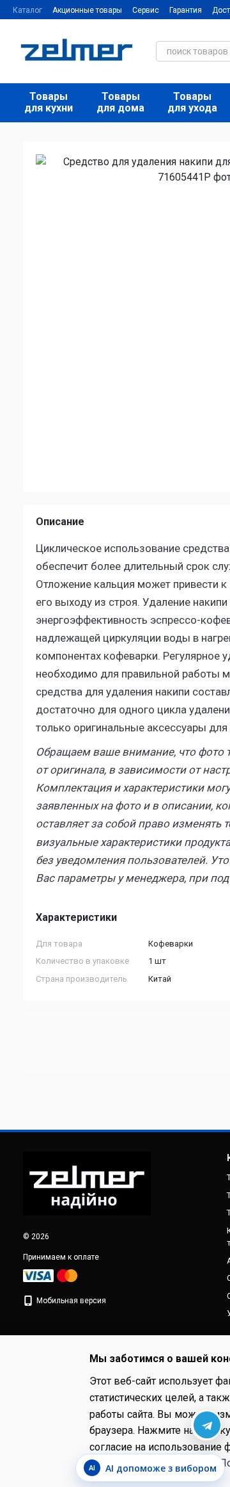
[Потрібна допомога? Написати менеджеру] (206, 1425)
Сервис (145, 10)
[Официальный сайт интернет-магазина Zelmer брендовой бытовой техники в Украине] (87, 1182)
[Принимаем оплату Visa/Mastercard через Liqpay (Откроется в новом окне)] (51, 1275)
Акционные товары (87, 10)
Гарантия (185, 10)
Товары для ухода (192, 102)
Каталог (27, 10)
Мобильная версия (70, 1300)
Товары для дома (120, 102)
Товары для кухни (48, 102)
